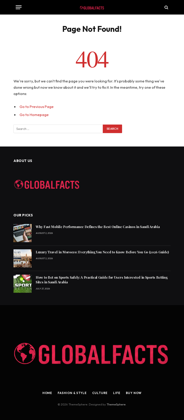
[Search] (166, 7)
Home (47, 393)
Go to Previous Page (37, 106)
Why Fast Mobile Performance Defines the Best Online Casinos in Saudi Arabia (98, 226)
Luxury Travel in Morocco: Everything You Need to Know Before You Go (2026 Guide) (102, 252)
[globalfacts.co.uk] (92, 7)
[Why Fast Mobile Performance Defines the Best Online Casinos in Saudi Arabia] (22, 233)
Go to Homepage (34, 114)
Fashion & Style (72, 393)
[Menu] (19, 7)
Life (116, 393)
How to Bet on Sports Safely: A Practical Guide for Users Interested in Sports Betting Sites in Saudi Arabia (102, 279)
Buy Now (134, 393)
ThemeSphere (116, 404)
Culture (99, 393)
